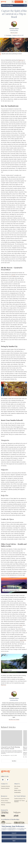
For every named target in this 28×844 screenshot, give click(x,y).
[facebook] (7, 779)
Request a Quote (19, 1)
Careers (16, 788)
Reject (14, 840)
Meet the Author (14, 32)
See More (14, 760)
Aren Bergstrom (6, 755)
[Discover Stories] (25, 5)
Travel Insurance (5, 798)
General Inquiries (5, 788)
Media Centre (17, 790)
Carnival (13, 274)
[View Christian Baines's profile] (14, 24)
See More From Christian (14, 719)
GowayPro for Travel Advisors (19, 801)
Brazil (21, 625)
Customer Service (5, 786)
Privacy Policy (4, 800)
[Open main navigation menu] (25, 1)
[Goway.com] (3, 1)
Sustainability (17, 792)
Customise (14, 836)
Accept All (14, 833)
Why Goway (17, 786)
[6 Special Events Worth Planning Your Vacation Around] (11, 738)
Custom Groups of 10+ (19, 798)
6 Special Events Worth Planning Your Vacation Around (10, 747)
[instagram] (2, 779)
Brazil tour (21, 60)
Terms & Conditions (6, 802)
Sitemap (3, 804)
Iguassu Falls (23, 640)
